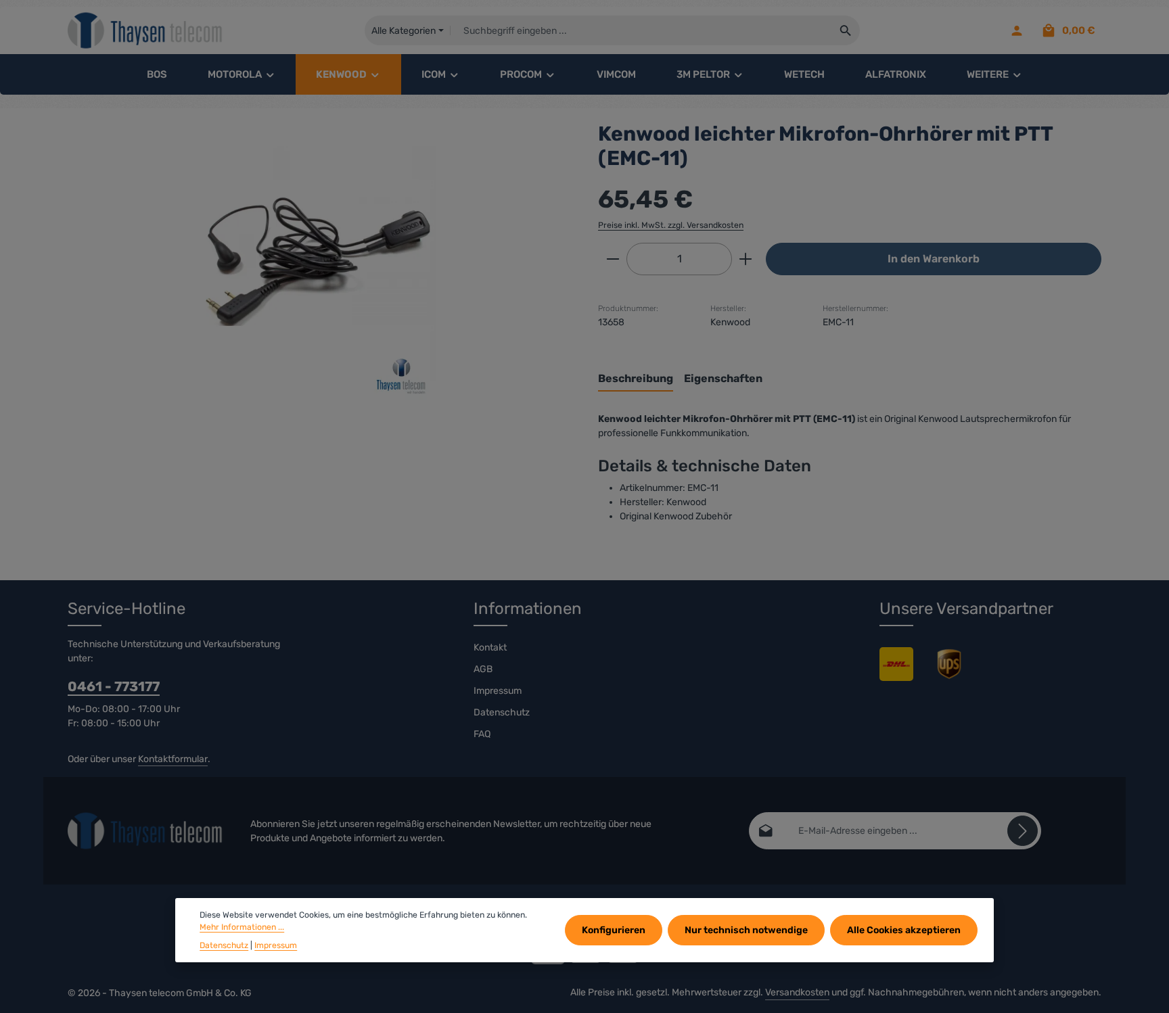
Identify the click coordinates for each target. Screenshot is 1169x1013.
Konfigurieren (613, 930)
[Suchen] (846, 30)
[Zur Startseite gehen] (145, 30)
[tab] (635, 379)
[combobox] (641, 30)
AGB (483, 669)
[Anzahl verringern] (612, 259)
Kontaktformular (173, 759)
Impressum (498, 691)
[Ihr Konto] (1016, 31)
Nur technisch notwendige (746, 930)
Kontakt (490, 647)
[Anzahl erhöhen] (745, 259)
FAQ (482, 734)
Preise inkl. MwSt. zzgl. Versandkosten (670, 225)
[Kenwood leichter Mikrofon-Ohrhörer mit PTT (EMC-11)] (319, 267)
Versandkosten (797, 992)
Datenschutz (502, 712)
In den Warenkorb (934, 258)
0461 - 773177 (114, 686)
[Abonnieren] (1022, 831)
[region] (319, 267)
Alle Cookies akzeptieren (904, 930)
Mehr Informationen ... (242, 927)
